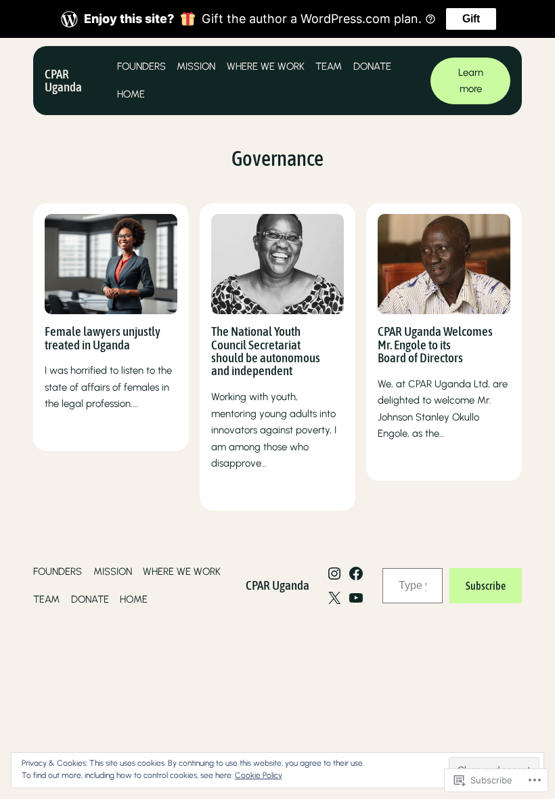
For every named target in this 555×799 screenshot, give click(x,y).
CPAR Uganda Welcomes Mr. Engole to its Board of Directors (435, 344)
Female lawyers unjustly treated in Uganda (102, 338)
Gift (471, 18)
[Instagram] (334, 573)
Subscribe (486, 586)
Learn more (470, 80)
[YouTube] (356, 598)
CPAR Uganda (63, 80)
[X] (334, 598)
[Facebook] (356, 573)
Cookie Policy (258, 775)
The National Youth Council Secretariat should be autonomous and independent (265, 351)
